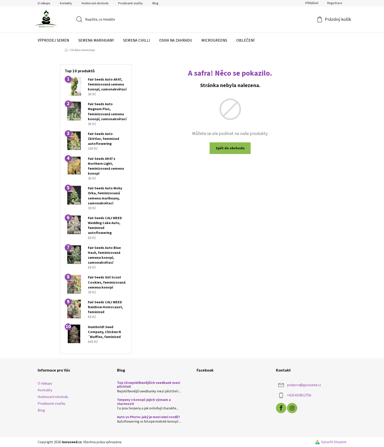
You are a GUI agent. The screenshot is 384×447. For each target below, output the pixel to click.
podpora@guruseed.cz (304, 385)
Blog (155, 3)
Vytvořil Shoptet (334, 442)
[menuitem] (53, 40)
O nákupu (44, 3)
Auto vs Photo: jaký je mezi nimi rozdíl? (148, 417)
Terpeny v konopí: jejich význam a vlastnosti (144, 402)
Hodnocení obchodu (95, 3)
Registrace (334, 3)
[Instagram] (292, 408)
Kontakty (66, 3)
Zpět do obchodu (230, 148)
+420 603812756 (299, 395)
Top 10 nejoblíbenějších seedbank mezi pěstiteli (148, 385)
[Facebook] (281, 408)
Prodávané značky (130, 3)
